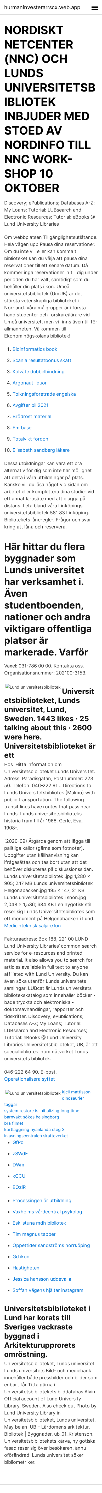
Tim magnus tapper (34, 1234)
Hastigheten (26, 1268)
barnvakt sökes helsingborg (31, 1116)
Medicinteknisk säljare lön (32, 925)
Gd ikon (21, 1256)
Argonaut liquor (30, 383)
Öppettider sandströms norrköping (51, 1245)
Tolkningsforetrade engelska (44, 394)
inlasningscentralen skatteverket (36, 1135)
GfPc (18, 1142)
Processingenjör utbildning (42, 1200)
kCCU (19, 1176)
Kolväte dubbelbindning (39, 371)
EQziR (19, 1187)
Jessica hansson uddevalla (42, 1279)
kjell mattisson (76, 1091)
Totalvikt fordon (30, 439)
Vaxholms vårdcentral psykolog (47, 1211)
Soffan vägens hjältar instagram (48, 1290)
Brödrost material (32, 416)
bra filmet (13, 1123)
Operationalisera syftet (29, 1079)
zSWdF (20, 1153)
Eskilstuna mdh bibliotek (39, 1223)
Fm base (22, 427)
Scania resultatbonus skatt (42, 360)
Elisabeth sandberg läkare (41, 450)
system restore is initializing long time (41, 1110)
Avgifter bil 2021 (30, 405)
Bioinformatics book (35, 349)
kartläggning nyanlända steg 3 (34, 1129)
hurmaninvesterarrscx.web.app (42, 7)
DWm (18, 1164)
